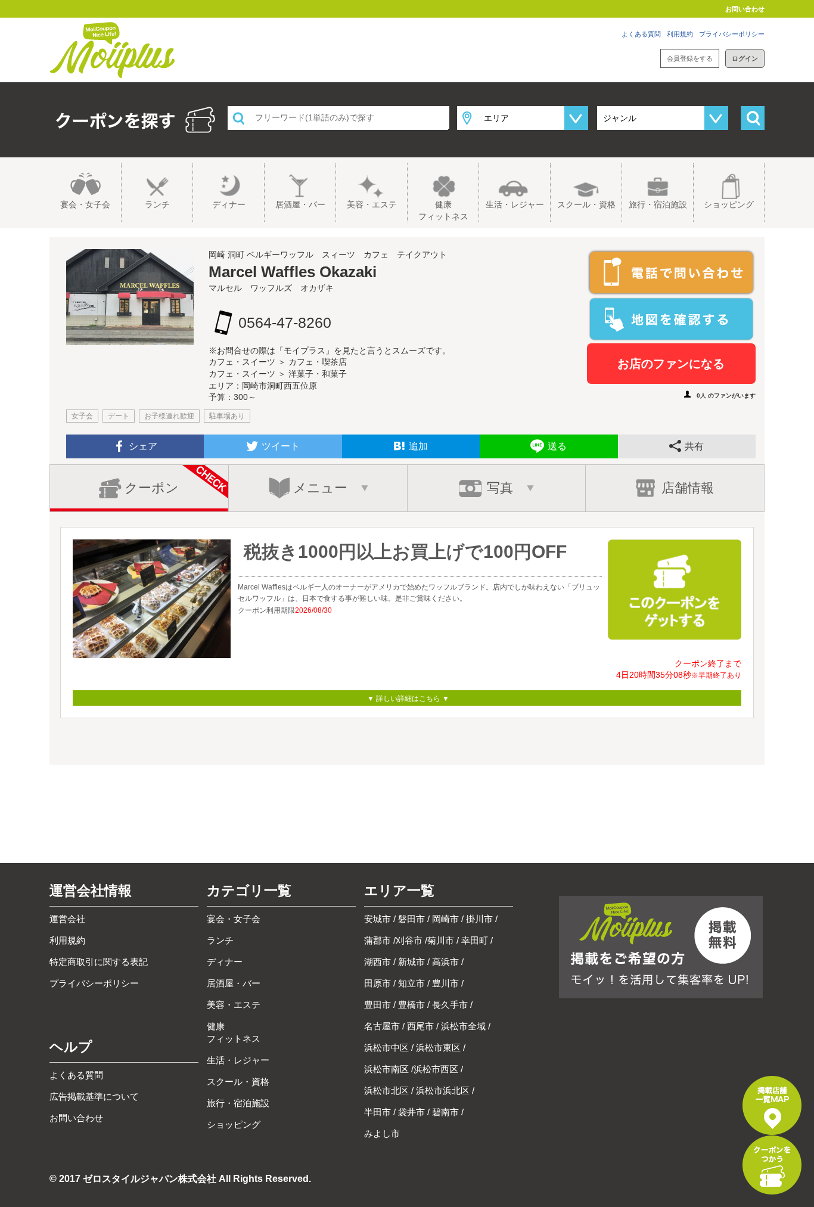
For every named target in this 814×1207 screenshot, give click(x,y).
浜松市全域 (463, 1026)
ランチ (157, 204)
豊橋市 (411, 1005)
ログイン (745, 58)
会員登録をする (690, 58)
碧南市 (445, 1112)
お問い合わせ (745, 9)
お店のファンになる (671, 363)
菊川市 (440, 940)
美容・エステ (372, 204)
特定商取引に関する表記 (98, 962)
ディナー (229, 204)
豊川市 (445, 983)
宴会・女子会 (85, 204)
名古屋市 (382, 1026)
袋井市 (411, 1112)
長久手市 (450, 1005)
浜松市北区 (386, 1090)
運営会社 (67, 919)
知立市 (411, 983)
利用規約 (680, 34)
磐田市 (411, 919)
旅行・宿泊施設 (658, 204)
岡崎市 (445, 919)
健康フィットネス (443, 210)
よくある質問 (641, 34)
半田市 (377, 1112)
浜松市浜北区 (443, 1090)
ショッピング (729, 204)
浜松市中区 (386, 1047)
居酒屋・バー (300, 204)
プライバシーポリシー (732, 34)
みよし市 (382, 1133)
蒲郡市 (377, 940)
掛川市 (479, 919)
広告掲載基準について (94, 1096)
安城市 (377, 919)
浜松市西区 (436, 1069)
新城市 (411, 962)
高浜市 (445, 962)
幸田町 (474, 940)
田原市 (377, 983)
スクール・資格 (586, 204)
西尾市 (420, 1026)
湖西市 (377, 962)
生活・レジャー (515, 204)
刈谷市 (409, 940)
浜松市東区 (438, 1047)
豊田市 (377, 1005)
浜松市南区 (386, 1069)
